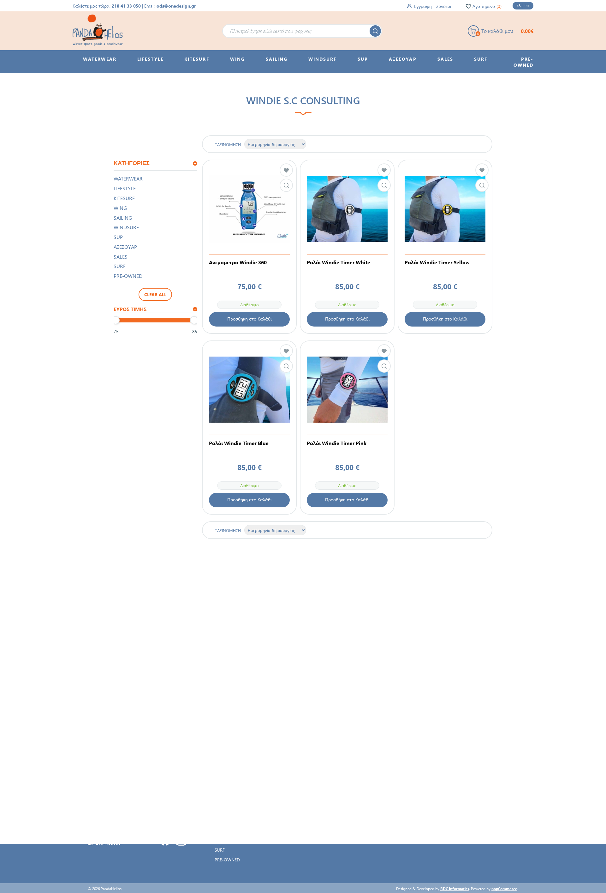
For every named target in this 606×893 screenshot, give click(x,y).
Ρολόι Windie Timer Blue (239, 443)
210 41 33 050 (126, 6)
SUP (118, 237)
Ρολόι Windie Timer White (338, 262)
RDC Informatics (454, 888)
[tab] (155, 163)
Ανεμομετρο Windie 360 (238, 262)
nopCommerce (504, 888)
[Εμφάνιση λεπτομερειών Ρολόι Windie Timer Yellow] (445, 208)
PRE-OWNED (128, 275)
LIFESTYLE (125, 188)
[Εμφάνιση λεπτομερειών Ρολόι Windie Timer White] (347, 208)
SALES (121, 256)
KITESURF (124, 198)
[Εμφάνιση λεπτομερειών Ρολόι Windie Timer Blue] (249, 389)
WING (120, 208)
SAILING (123, 217)
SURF (120, 266)
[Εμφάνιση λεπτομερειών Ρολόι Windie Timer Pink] (347, 389)
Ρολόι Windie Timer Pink (336, 443)
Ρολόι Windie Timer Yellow (437, 262)
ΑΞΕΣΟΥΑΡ (125, 246)
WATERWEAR (128, 178)
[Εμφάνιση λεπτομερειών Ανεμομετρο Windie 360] (249, 208)
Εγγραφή (423, 6)
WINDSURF (126, 227)
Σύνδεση (444, 6)
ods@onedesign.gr (176, 6)
